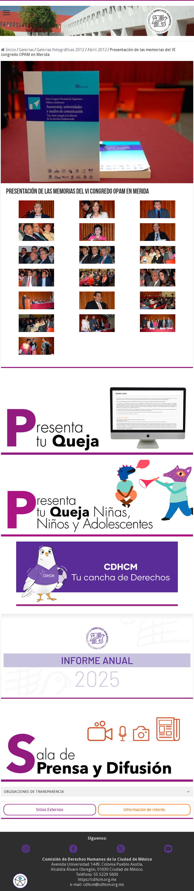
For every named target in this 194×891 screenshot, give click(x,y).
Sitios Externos (49, 809)
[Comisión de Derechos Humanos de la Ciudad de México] (97, 20)
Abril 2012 (97, 49)
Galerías (26, 49)
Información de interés (144, 809)
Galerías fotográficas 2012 (60, 49)
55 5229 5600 (105, 874)
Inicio (10, 49)
